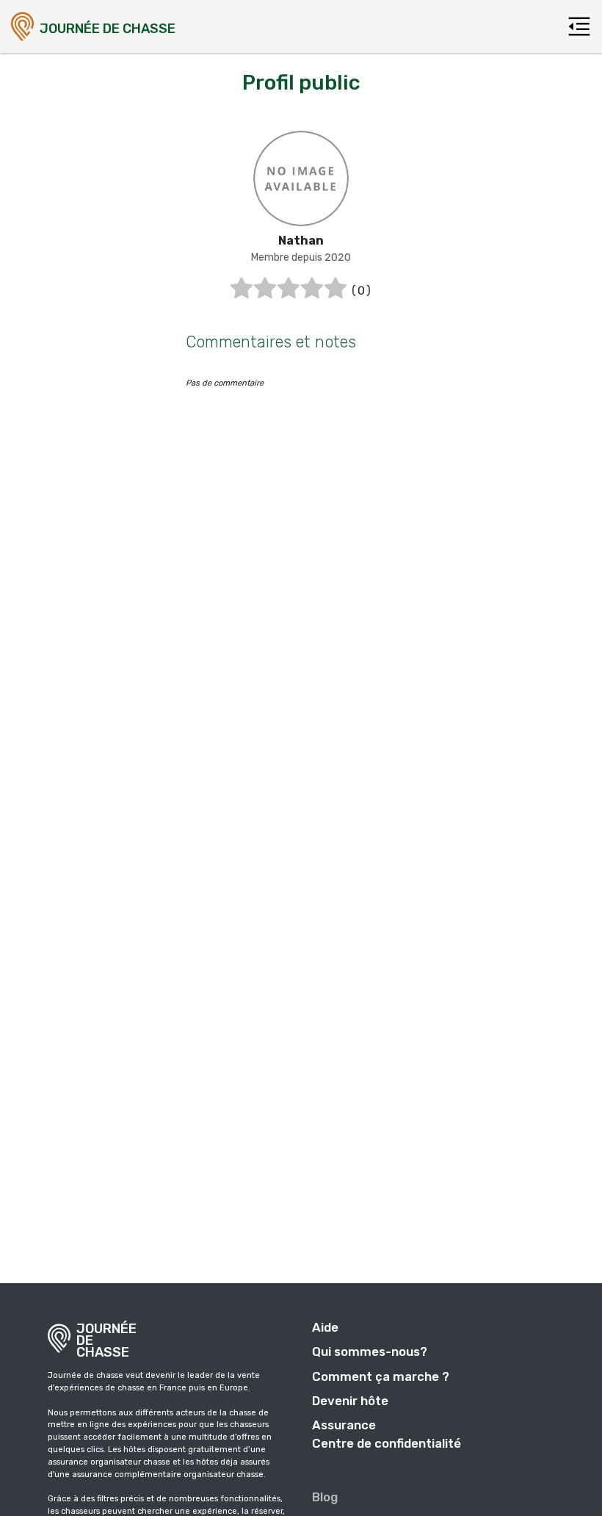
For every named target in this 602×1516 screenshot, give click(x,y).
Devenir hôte (350, 1400)
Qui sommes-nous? (369, 1351)
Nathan (301, 241)
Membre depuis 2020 (301, 257)
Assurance (344, 1425)
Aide (325, 1327)
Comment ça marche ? (380, 1376)
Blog (325, 1497)
